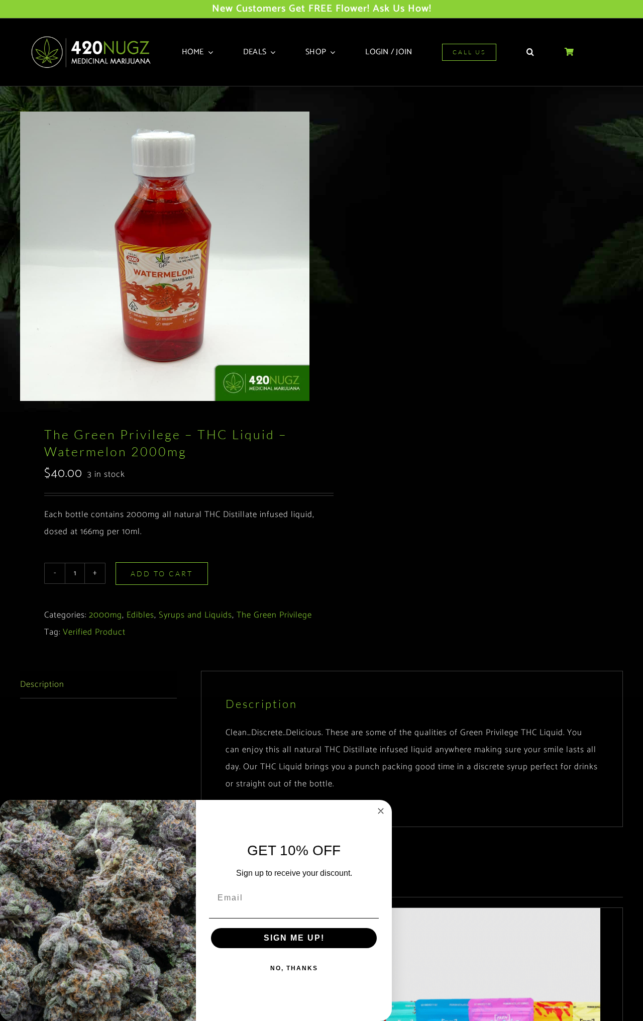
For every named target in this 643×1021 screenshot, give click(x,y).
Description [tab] (42, 684)
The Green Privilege (274, 615)
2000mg (105, 615)
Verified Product (94, 632)
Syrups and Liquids (195, 615)
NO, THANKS (294, 968)
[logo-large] (94, 39)
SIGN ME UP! (294, 938)
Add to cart (162, 573)
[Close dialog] (381, 811)
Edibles (140, 615)
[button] (530, 52)
